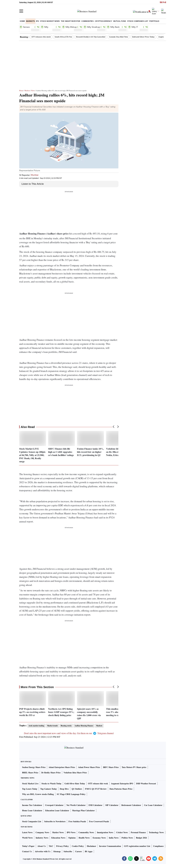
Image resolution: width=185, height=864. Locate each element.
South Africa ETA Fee (63, 37)
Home (22, 21)
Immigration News (105, 832)
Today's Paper (28, 846)
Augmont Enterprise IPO (122, 783)
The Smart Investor (70, 21)
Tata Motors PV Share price (134, 767)
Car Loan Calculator (153, 805)
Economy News (99, 837)
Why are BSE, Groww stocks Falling (38, 794)
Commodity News (86, 832)
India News (114, 837)
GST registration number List (137, 846)
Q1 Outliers (77, 788)
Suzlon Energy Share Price (34, 767)
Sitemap (57, 851)
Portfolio (154, 21)
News (33, 90)
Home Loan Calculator (32, 810)
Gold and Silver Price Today (143, 37)
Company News (42, 832)
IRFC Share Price (111, 767)
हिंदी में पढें (163, 2)
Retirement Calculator (131, 805)
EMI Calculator (95, 805)
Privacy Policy (62, 846)
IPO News (71, 832)
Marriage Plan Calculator (83, 810)
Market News (58, 832)
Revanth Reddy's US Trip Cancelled (90, 37)
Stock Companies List (31, 821)
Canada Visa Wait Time (118, 37)
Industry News (42, 837)
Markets (30, 21)
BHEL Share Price (30, 772)
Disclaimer (91, 846)
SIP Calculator (111, 805)
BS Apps (88, 851)
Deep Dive (64, 788)
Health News (84, 837)
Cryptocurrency (103, 21)
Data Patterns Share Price (121, 788)
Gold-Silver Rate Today (74, 783)
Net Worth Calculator (76, 805)
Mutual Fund (119, 21)
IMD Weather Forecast (146, 783)
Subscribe (68, 851)
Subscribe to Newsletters (54, 821)
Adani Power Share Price (89, 767)
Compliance (158, 846)
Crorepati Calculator (54, 805)
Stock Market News (50, 21)
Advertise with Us (42, 851)
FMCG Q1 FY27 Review (96, 788)
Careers (78, 851)
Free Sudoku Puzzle (77, 821)
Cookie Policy (78, 846)
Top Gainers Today (48, 788)
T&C (51, 846)
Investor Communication (110, 846)
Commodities (87, 21)
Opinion (72, 837)
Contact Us (27, 851)
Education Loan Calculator (57, 810)
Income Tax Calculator (32, 805)
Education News (58, 837)
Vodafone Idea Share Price (75, 772)
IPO (37, 21)
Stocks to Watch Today (51, 783)
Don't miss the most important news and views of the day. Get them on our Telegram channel (69, 733)
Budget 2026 (141, 837)
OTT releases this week (41, 37)
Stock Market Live (30, 783)
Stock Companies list (137, 21)
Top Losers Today (29, 788)
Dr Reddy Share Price (51, 772)
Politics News (127, 837)
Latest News (27, 832)
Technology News (156, 832)
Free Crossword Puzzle (99, 821)
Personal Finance (138, 832)
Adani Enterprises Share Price (62, 767)
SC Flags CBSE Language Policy (71, 794)
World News (27, 837)
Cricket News (122, 832)
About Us (41, 846)
